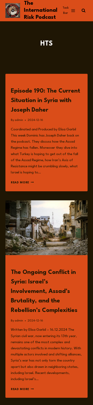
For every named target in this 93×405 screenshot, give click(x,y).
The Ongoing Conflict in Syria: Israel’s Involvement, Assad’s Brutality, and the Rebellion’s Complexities (44, 291)
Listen (16, 81)
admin (19, 120)
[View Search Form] (83, 11)
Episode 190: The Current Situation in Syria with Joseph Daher (45, 100)
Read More (22, 182)
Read (14, 262)
